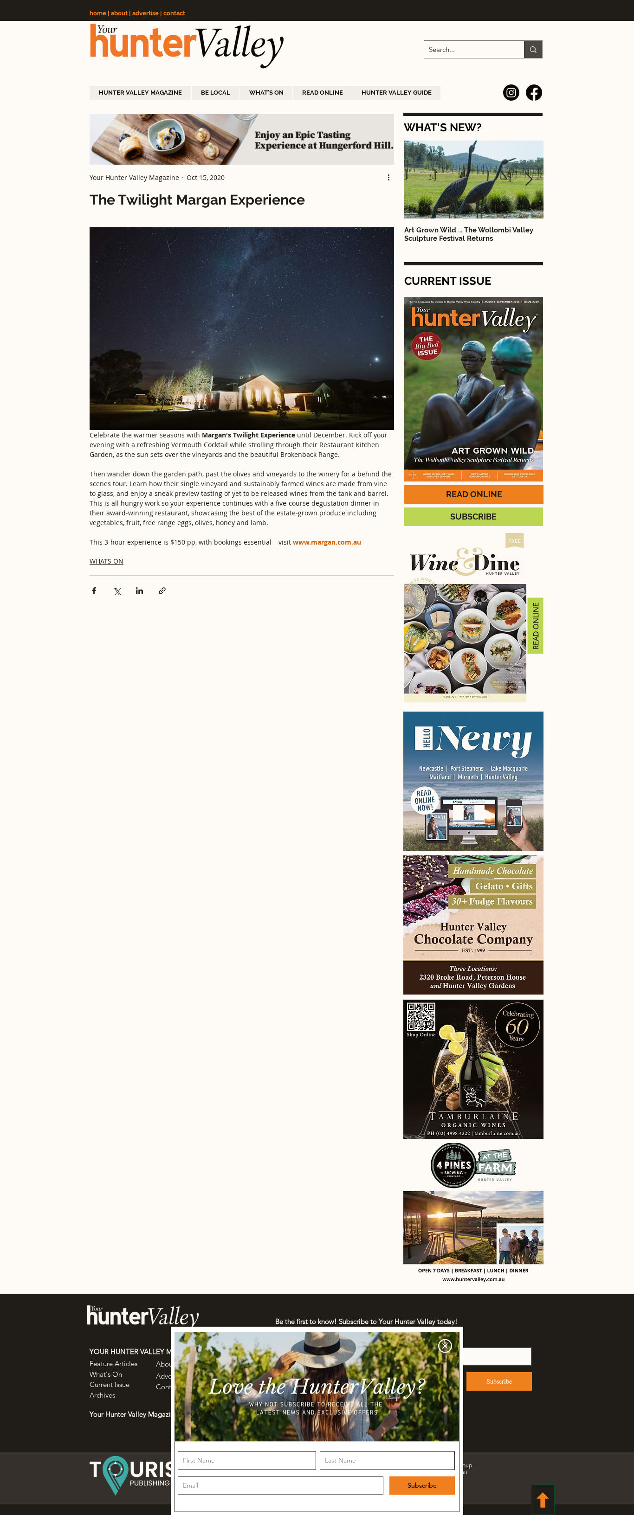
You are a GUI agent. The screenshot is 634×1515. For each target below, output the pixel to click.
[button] (445, 1344)
